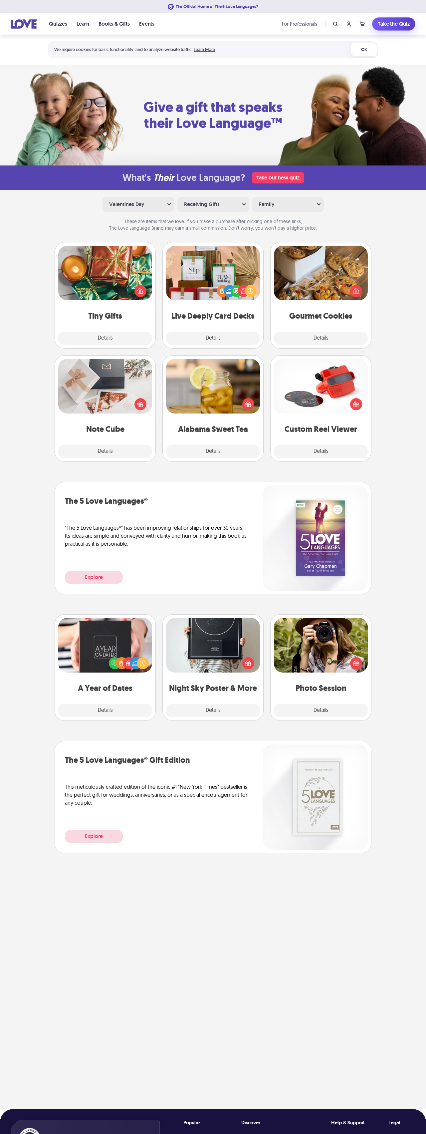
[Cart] (362, 24)
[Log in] (349, 24)
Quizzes (58, 23)
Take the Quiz (394, 23)
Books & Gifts (114, 23)
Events (146, 23)
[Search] (335, 24)
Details (105, 338)
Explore (94, 577)
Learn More (204, 49)
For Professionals (299, 24)
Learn (83, 23)
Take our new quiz (278, 177)
